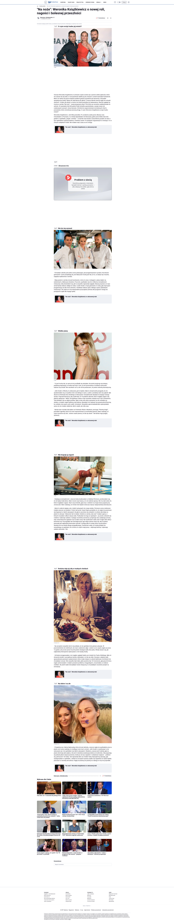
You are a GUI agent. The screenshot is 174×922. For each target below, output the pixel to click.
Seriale (98, 2)
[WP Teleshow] (54, 2)
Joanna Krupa (111, 898)
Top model (89, 896)
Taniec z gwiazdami (47, 901)
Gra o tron (67, 898)
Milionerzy (89, 895)
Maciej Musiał (111, 901)
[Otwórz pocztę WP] (115, 2)
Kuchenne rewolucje (91, 899)
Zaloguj (124, 2)
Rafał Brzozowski (112, 895)
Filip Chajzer (111, 899)
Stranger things (68, 901)
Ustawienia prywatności (108, 910)
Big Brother (89, 898)
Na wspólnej (68, 893)
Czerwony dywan (90, 2)
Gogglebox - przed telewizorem (49, 893)
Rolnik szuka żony (47, 895)
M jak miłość (68, 896)
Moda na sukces (69, 899)
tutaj (69, 919)
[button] (119, 2)
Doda (110, 896)
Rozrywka (63, 2)
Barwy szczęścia (69, 895)
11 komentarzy (101, 18)
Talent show (71, 2)
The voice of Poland (91, 901)
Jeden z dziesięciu (90, 893)
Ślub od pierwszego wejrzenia (49, 898)
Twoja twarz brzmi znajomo (49, 899)
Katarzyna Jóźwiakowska (46, 17)
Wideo (104, 2)
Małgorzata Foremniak (113, 893)
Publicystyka (79, 2)
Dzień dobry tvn (47, 896)
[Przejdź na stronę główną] (45, 3)
